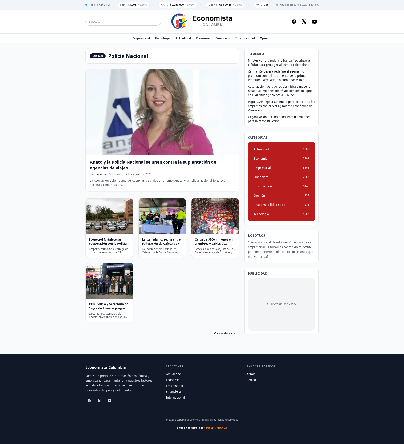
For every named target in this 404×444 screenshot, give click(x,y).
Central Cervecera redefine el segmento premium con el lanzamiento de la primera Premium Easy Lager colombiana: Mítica (278, 75)
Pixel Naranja (216, 427)
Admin (251, 374)
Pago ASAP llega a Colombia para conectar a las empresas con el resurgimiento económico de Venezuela (281, 106)
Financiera (222, 38)
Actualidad (183, 38)
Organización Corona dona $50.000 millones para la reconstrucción (279, 119)
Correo (251, 380)
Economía (203, 38)
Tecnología (162, 38)
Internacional (245, 38)
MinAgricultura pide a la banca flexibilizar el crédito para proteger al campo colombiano (279, 62)
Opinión (265, 38)
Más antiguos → (226, 333)
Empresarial (141, 38)
